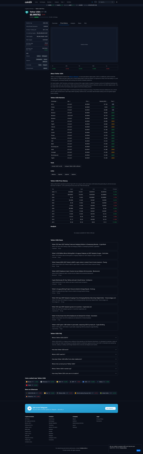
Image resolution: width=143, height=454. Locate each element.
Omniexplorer (39, 59)
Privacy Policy (100, 419)
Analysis (57, 2)
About (74, 419)
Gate (52, 129)
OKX (52, 141)
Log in (74, 425)
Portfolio (69, 2)
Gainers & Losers (53, 427)
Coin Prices (51, 419)
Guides (50, 431)
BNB (27, 429)
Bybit (52, 143)
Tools (62, 2)
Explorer (60, 174)
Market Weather (53, 423)
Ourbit (53, 132)
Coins (36, 2)
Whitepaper (44, 56)
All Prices (27, 419)
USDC (28, 433)
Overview (54, 23)
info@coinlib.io (83, 448)
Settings (75, 427)
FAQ (85, 23)
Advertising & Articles (78, 423)
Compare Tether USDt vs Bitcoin (73, 166)
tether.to (39, 56)
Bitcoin (71, 76)
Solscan (45, 59)
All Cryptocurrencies (30, 421)
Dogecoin (29, 437)
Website (54, 174)
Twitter (40, 65)
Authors (75, 421)
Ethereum (75, 76)
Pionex (53, 107)
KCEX (52, 121)
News (79, 23)
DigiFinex (53, 138)
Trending (51, 425)
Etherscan (45, 61)
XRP (27, 435)
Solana (28, 431)
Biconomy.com (54, 146)
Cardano (28, 442)
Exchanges (42, 2)
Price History (64, 23)
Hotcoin (53, 127)
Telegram (45, 65)
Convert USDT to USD (57, 166)
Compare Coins (52, 437)
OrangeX (53, 152)
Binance (53, 112)
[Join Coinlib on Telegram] (92, 2)
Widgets (51, 435)
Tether (28, 427)
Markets (49, 2)
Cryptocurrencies (29, 8)
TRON (27, 439)
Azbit (52, 149)
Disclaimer (99, 421)
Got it (138, 450)
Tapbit (52, 124)
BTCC (52, 104)
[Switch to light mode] (95, 2)
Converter (51, 439)
